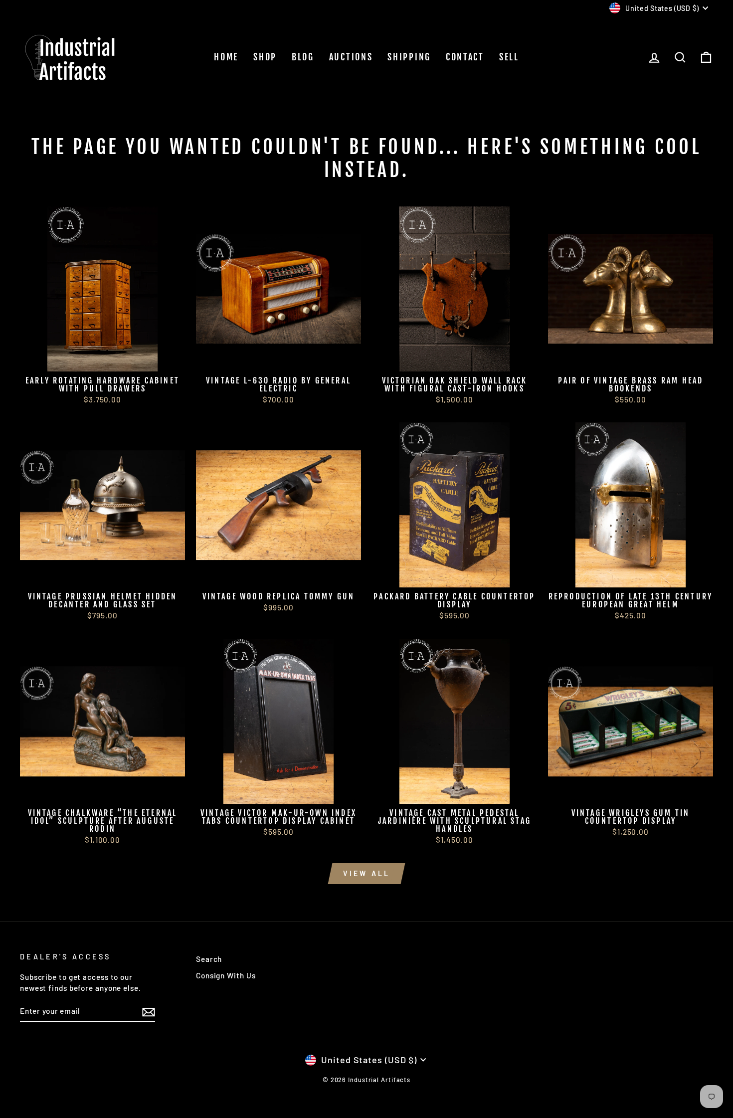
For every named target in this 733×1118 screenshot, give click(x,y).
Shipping (409, 56)
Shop (265, 56)
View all (366, 873)
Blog (303, 56)
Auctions (351, 56)
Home (226, 56)
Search (209, 958)
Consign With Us (226, 975)
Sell (509, 56)
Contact (465, 56)
